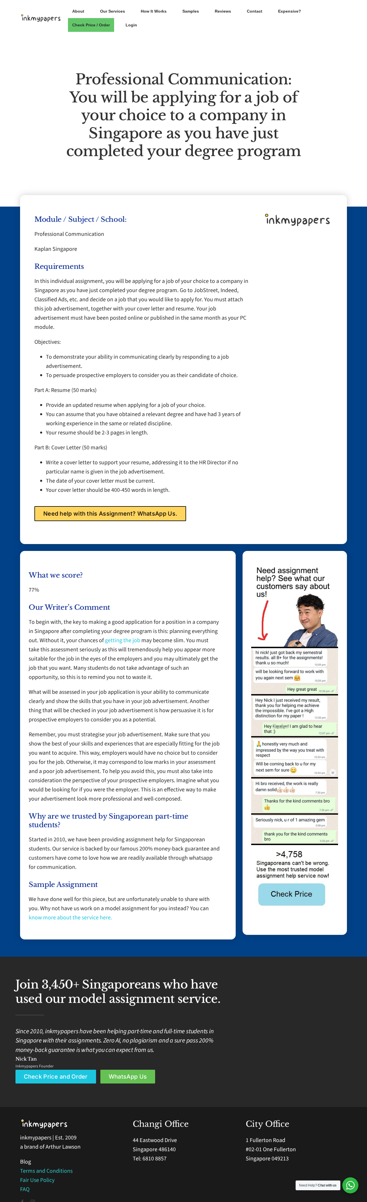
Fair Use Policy (37, 1180)
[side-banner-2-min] (294, 650)
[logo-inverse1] (44, 1121)
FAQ (25, 1189)
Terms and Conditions (46, 1171)
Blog (25, 1162)
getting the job (122, 640)
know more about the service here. (70, 918)
